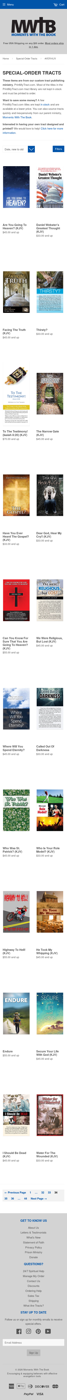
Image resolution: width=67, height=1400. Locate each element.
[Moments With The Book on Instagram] (28, 1332)
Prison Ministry (33, 1252)
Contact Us (33, 1281)
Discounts (33, 1286)
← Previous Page (15, 1192)
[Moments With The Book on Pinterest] (38, 1332)
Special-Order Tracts (26, 58)
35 (5, 1198)
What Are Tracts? (33, 1305)
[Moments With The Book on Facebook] (19, 1332)
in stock (45, 104)
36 (12, 1198)
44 (25, 1198)
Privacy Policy (33, 1247)
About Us (33, 1227)
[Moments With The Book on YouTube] (48, 1332)
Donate (33, 1257)
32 (42, 1192)
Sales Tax (33, 1296)
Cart (61, 4)
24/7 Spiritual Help (33, 1271)
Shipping (34, 1301)
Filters (58, 149)
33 (49, 1192)
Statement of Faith (33, 1242)
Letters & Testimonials (33, 1232)
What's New (33, 1237)
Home (6, 58)
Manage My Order (33, 1276)
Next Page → (39, 1198)
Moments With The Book (17, 117)
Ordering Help (33, 1291)
